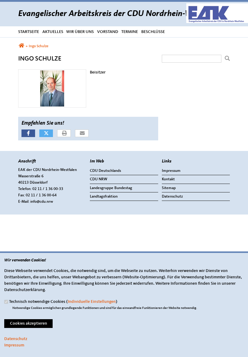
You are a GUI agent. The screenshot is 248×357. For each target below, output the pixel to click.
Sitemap (169, 188)
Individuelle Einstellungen (92, 302)
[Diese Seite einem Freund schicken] (82, 133)
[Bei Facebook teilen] (28, 133)
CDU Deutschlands (105, 171)
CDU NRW (98, 179)
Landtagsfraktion (104, 196)
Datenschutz (172, 196)
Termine (129, 32)
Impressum (171, 171)
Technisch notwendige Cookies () (63, 302)
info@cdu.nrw (41, 202)
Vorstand (107, 32)
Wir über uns (80, 32)
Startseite (28, 32)
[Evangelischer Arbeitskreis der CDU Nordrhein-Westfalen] (21, 46)
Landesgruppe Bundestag (111, 188)
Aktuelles (52, 32)
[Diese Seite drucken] (64, 133)
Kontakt (168, 179)
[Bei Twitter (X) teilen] (46, 133)
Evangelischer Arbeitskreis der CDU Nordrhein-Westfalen (119, 14)
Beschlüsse (153, 32)
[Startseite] (217, 6)
